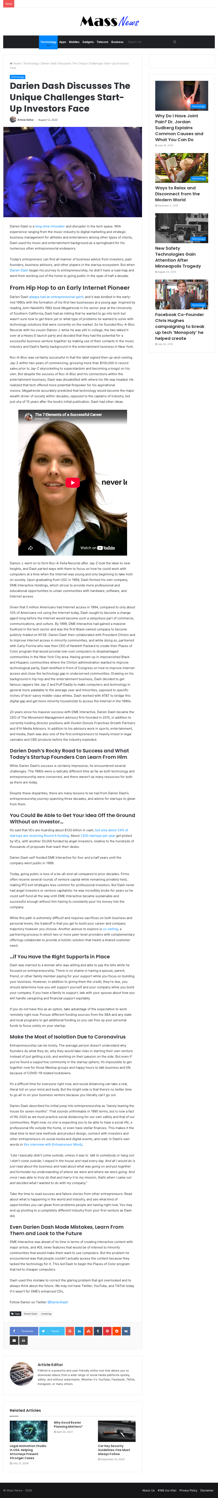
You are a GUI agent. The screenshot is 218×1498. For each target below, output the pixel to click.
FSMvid (42, 1370)
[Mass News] (109, 21)
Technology (48, 42)
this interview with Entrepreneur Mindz (53, 1144)
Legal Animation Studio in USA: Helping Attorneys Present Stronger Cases (28, 1452)
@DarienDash (57, 1302)
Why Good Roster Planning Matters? (68, 1424)
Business (117, 42)
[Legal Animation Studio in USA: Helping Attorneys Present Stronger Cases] (28, 1431)
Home (16, 63)
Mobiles (74, 42)
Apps (62, 42)
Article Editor (25, 119)
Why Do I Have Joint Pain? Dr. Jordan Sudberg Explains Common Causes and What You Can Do (179, 128)
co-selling (110, 929)
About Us (148, 1490)
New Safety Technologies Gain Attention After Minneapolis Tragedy (178, 257)
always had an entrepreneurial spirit (56, 297)
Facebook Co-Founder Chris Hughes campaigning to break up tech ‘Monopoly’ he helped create (179, 326)
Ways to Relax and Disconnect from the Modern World (177, 194)
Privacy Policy (188, 1490)
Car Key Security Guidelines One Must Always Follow (114, 1450)
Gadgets (88, 42)
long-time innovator (50, 226)
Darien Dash (19, 270)
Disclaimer (207, 1490)
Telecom (102, 42)
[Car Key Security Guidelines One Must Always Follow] (117, 1431)
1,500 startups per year (97, 836)
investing (46, 1313)
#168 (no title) (167, 1490)
